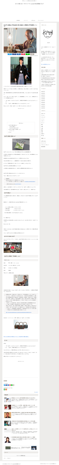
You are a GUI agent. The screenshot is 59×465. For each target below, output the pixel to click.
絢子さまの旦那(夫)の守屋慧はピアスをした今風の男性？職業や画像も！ (16, 336)
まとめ (10, 132)
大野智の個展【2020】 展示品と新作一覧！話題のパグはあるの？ (48, 75)
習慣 (42, 131)
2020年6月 (43, 93)
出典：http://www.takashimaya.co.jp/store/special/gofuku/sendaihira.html (18, 312)
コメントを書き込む (21, 455)
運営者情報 (43, 146)
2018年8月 (43, 98)
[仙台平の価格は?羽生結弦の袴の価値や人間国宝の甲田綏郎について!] (19, 54)
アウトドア (43, 117)
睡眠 (42, 130)
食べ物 (42, 135)
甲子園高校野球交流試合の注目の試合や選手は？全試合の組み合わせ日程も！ (48, 79)
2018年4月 (43, 106)
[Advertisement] (29, 13)
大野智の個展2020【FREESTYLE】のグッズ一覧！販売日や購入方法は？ (48, 82)
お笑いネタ (43, 113)
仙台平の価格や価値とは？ (13, 125)
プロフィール (12, 130)
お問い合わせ (43, 141)
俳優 (42, 126)
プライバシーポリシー (45, 144)
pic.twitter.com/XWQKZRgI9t (30, 181)
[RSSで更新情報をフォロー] (6, 389)
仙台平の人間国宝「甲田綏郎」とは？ (15, 129)
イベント (42, 119)
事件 (42, 124)
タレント (42, 122)
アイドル (42, 115)
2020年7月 (43, 91)
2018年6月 (43, 102)
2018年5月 (43, 104)
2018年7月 (43, 100)
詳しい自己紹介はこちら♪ (45, 64)
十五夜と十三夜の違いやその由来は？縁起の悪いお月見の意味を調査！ (48, 85)
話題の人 (6, 380)
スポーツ (42, 120)
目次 (19, 123)
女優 (42, 128)
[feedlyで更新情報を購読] (4, 389)
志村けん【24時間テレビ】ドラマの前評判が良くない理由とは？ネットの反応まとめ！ (48, 71)
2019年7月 (43, 95)
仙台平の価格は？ (13, 126)
